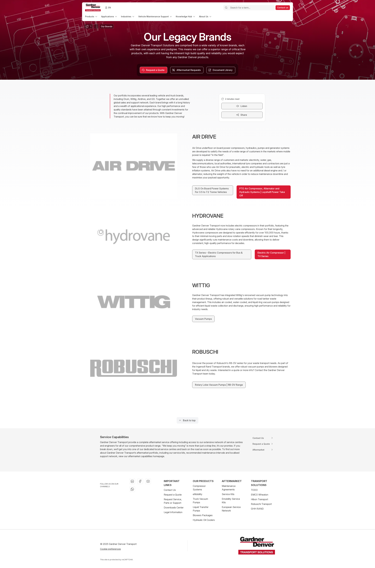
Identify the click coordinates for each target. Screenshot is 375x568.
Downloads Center (174, 507)
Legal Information (173, 512)
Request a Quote (173, 494)
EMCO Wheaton (259, 494)
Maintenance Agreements (229, 488)
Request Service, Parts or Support (173, 501)
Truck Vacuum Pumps (200, 500)
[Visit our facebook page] (140, 481)
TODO (254, 489)
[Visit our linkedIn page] (132, 481)
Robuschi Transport (261, 504)
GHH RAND (257, 508)
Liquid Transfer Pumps (200, 509)
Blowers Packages (203, 515)
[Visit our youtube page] (148, 481)
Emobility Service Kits (231, 500)
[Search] (226, 7)
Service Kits (228, 494)
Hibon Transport (259, 499)
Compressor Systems (199, 488)
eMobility (197, 494)
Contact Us (170, 489)
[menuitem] (91, 16)
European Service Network (231, 509)
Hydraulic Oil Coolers (204, 519)
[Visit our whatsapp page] (132, 489)
